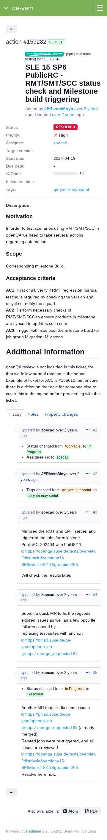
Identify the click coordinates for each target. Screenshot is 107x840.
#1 (95, 430)
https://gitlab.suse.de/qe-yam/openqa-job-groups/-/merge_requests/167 (49, 647)
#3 (95, 512)
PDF (94, 811)
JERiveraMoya (58, 108)
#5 (95, 672)
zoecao (60, 142)
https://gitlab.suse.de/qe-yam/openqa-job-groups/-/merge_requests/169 (49, 721)
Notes (33, 414)
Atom (73, 811)
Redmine (33, 831)
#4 (95, 594)
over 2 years (86, 108)
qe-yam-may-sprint (71, 189)
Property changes (61, 414)
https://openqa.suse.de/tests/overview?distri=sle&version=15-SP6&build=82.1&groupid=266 (58, 558)
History (15, 414)
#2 (95, 474)
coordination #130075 (44, 54)
